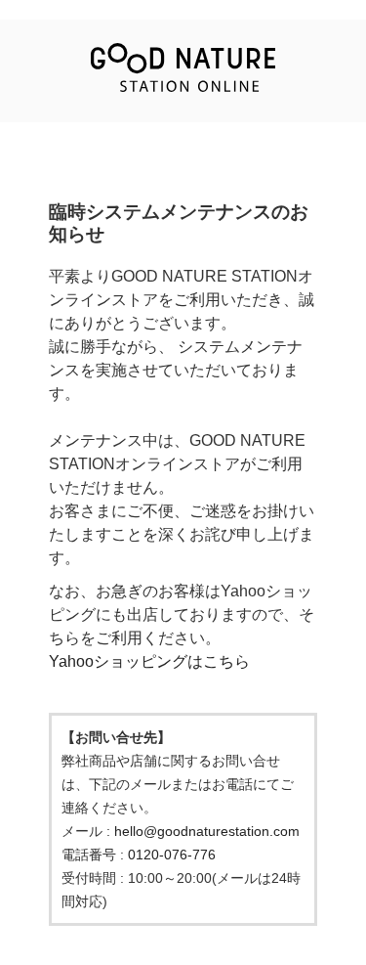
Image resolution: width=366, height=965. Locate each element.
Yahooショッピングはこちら (149, 661)
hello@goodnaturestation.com (207, 831)
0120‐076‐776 (172, 854)
